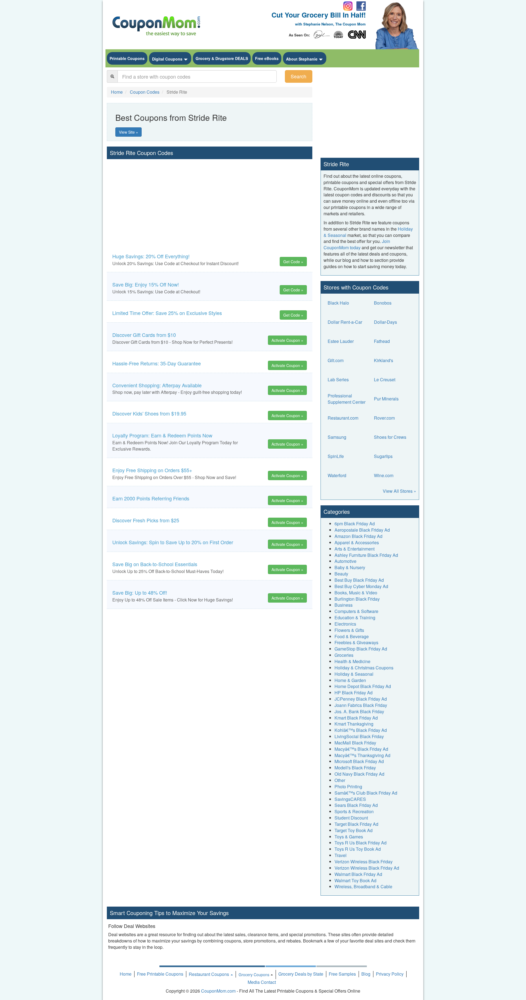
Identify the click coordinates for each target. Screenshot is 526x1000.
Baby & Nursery (350, 567)
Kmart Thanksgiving (354, 724)
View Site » (128, 132)
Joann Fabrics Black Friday (361, 705)
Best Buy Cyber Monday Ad (361, 586)
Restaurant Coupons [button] (209, 974)
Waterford (337, 475)
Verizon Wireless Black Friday (364, 861)
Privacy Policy (390, 974)
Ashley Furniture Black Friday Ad (366, 555)
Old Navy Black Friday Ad (359, 774)
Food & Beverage (352, 636)
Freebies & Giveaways (356, 642)
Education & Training (355, 617)
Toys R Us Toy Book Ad (358, 849)
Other (340, 780)
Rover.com (384, 418)
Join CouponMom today (357, 244)
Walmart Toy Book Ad (355, 880)
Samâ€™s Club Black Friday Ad (366, 793)
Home (126, 974)
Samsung (337, 437)
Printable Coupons (127, 58)
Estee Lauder (341, 341)
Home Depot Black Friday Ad (363, 686)
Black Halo (338, 303)
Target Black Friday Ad (356, 824)
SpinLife (336, 456)
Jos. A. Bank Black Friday (359, 711)
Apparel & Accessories (357, 542)
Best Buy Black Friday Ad (359, 580)
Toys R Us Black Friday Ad (361, 842)
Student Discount (351, 818)
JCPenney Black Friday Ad (361, 699)
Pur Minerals (386, 399)
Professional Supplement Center (346, 398)
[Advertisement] (210, 200)
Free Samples (342, 974)
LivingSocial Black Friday (359, 736)
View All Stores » (399, 491)
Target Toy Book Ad (354, 830)
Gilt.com (336, 360)
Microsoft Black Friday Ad (359, 761)
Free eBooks (267, 58)
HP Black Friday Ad (354, 692)
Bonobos (382, 303)
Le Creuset (384, 379)
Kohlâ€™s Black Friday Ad (361, 730)
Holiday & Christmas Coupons (364, 667)
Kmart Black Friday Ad (356, 718)
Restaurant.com (343, 418)
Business (344, 605)
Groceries (344, 655)
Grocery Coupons (254, 974)
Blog (365, 974)
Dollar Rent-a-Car (345, 322)
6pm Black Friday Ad (355, 523)
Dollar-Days (385, 322)
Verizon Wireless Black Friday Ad (367, 868)
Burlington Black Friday (357, 599)
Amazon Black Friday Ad (358, 536)
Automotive (345, 561)
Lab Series (338, 379)
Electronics (345, 624)
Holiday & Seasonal (354, 674)
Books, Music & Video (356, 592)
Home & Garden (350, 680)
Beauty (341, 574)
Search (298, 76)
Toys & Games (349, 836)
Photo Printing (348, 786)
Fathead (382, 341)
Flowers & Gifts (349, 630)
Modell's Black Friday (355, 767)
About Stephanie (302, 59)
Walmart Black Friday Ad (358, 874)
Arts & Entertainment (355, 549)
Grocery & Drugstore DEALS (222, 58)
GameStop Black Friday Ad (361, 649)
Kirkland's (383, 360)
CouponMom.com (218, 991)
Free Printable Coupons (160, 974)
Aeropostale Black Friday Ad (362, 530)
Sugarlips (383, 456)
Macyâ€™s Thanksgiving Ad (362, 755)
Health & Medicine (352, 661)
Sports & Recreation (354, 811)
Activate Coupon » (287, 340)
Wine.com (383, 475)
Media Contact (262, 982)
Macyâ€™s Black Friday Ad (361, 749)
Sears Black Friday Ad (356, 805)
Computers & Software (356, 611)
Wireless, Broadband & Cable (363, 886)
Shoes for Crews (390, 437)
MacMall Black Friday (355, 743)
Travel (341, 855)
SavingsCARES (350, 799)
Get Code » (293, 261)
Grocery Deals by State (300, 974)
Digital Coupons (167, 59)
